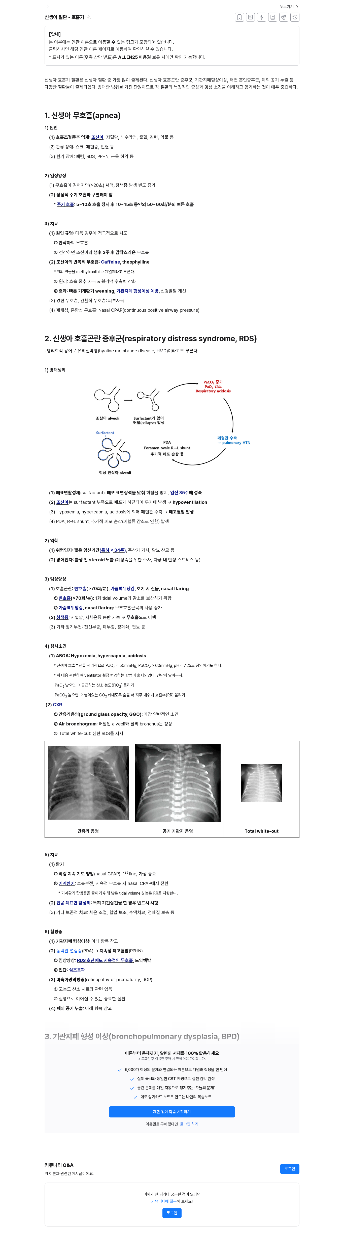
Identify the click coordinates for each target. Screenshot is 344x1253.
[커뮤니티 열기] (283, 17)
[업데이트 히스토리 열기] (294, 17)
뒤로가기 (287, 6)
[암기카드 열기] (261, 17)
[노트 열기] (272, 17)
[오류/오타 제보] (88, 17)
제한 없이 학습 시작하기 (172, 1111)
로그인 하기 (189, 1124)
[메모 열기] (250, 17)
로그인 (290, 1168)
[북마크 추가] (239, 17)
